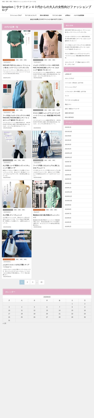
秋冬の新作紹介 (44, 15)
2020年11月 (68, 157)
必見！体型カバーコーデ (72, 108)
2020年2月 (68, 183)
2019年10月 (68, 200)
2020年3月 (68, 179)
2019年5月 (68, 217)
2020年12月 (68, 153)
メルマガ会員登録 (79, 15)
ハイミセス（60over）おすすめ (74, 82)
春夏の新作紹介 (69, 113)
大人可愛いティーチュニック (12, 215)
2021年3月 (68, 144)
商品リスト (68, 104)
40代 (21, 110)
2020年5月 (68, 170)
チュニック (36, 212)
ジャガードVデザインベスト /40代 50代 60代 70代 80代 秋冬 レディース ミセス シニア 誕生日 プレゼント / (46, 67)
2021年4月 (68, 140)
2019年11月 (68, 196)
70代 (13, 112)
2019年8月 (68, 209)
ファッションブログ (16, 15)
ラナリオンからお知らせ (9, 110)
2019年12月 (68, 192)
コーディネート (7, 62)
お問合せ (67, 15)
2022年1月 (68, 127)
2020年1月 (68, 187)
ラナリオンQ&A (57, 15)
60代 (54, 110)
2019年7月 (68, 213)
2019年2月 (68, 226)
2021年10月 (68, 131)
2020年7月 (68, 161)
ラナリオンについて (31, 15)
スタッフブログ (69, 78)
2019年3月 (68, 222)
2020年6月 (68, 166)
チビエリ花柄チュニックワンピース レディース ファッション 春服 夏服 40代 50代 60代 (46, 115)
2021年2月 (68, 148)
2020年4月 (68, 174)
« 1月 (4, 323)
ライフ (67, 95)
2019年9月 (68, 205)
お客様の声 (68, 74)
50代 (17, 110)
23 (41, 282)
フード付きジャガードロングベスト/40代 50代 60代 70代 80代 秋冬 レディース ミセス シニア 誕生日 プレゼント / (16, 118)
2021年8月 (68, 135)
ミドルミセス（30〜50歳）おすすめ (75, 91)
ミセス (58, 110)
